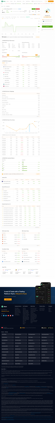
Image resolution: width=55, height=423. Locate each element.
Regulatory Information (34, 321)
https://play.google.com (49, 393)
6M (7, 18)
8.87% (19, 168)
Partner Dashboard (42, 309)
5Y (10, 18)
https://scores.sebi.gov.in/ (22, 393)
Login (46, 1)
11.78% (39, 162)
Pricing (49, 309)
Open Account (51, 1)
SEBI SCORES (10, 392)
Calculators (32, 312)
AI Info (31, 322)
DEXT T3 (24, 321)
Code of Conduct (42, 310)
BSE (21, 11)
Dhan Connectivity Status (34, 320)
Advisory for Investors (18, 312)
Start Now (47, 26)
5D (4, 18)
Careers (50, 310)
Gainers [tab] (3, 62)
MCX (34, 414)
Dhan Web (24, 309)
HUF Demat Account (33, 309)
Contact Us (50, 311)
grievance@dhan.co (27, 386)
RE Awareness (17, 313)
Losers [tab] (6, 62)
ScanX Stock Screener (26, 319)
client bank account (6, 383)
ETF (4, 6)
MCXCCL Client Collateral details (9, 417)
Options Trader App (25, 310)
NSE (20, 11)
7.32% (19, 170)
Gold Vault (24, 322)
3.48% (19, 164)
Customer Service (17, 309)
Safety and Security (17, 310)
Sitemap (6, 331)
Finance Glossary (33, 313)
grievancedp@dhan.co (38, 386)
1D (2, 18)
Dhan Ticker (24, 320)
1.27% (19, 162)
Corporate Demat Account (34, 310)
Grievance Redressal (17, 311)
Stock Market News (33, 318)
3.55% (19, 166)
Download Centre (33, 311)
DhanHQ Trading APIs (26, 312)
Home (2, 6)
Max (12, 18)
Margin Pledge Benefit (26, 318)
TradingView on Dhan (26, 313)
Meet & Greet (32, 319)
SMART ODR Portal (14, 392)
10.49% (39, 164)
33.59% (39, 166)
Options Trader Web (25, 311)
